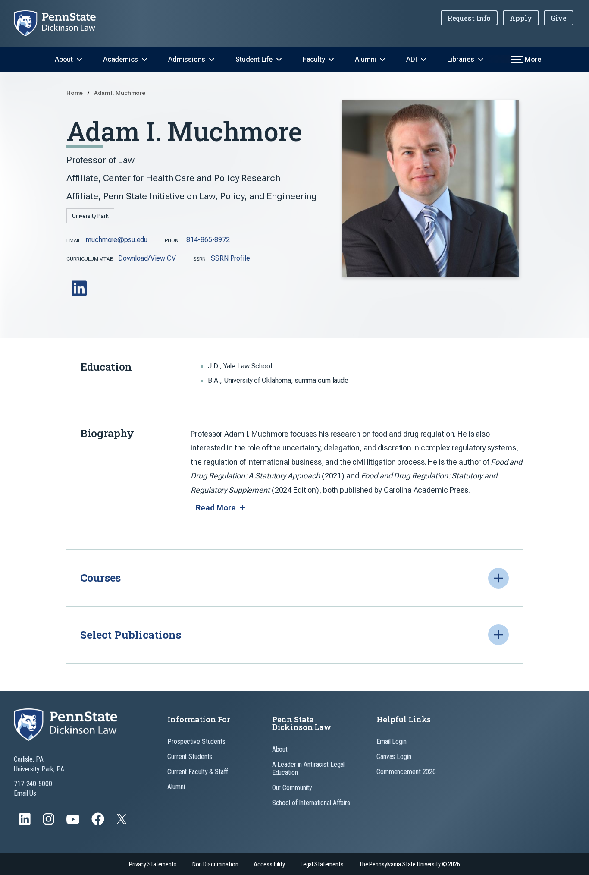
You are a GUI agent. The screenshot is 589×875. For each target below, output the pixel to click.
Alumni (365, 59)
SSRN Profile (230, 258)
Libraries (460, 59)
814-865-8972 (208, 240)
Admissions (186, 59)
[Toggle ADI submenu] (423, 60)
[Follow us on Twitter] (122, 822)
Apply (521, 17)
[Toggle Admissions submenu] (212, 60)
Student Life (254, 59)
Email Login (391, 741)
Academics (120, 59)
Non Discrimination (215, 864)
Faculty (314, 59)
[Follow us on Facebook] (98, 823)
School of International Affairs (311, 803)
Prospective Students (196, 741)
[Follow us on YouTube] (73, 823)
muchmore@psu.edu (116, 240)
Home (75, 92)
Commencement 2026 (406, 772)
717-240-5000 (33, 784)
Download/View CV (147, 258)
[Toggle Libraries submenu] (481, 60)
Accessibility (269, 864)
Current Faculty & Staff (197, 772)
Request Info (469, 17)
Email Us (25, 793)
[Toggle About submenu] (79, 60)
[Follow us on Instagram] (49, 823)
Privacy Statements (153, 864)
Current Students (189, 756)
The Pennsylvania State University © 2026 (409, 864)
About (64, 59)
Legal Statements (322, 864)
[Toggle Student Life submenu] (279, 60)
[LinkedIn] (80, 294)
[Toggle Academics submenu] (144, 60)
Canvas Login (393, 756)
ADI (411, 59)
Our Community (292, 788)
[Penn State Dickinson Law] (62, 23)
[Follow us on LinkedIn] (25, 823)
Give (559, 17)
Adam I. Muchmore (119, 92)
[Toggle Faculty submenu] (331, 60)
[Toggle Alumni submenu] (382, 60)
